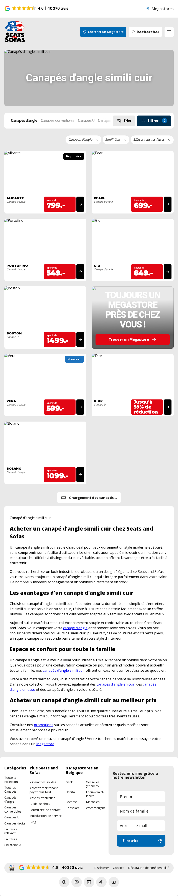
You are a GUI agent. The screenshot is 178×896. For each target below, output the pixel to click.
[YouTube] (114, 882)
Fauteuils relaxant (10, 831)
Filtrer (156, 120)
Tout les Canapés (10, 789)
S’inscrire (130, 840)
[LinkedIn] (89, 882)
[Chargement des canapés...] (89, 497)
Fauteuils (10, 839)
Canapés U (86, 120)
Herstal (71, 792)
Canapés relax (109, 120)
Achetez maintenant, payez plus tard (44, 790)
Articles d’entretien (42, 798)
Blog (33, 822)
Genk (69, 782)
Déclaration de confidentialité (148, 868)
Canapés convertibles (57, 120)
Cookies (118, 868)
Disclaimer (101, 868)
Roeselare (73, 808)
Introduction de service (46, 816)
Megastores (163, 8)
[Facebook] (64, 882)
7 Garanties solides (43, 782)
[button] (36, 9)
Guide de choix (40, 804)
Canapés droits (14, 823)
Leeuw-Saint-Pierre (95, 794)
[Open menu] (169, 32)
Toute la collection (11, 779)
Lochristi (71, 802)
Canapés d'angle (24, 120)
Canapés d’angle (10, 799)
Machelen (93, 802)
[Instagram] (76, 882)
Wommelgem (95, 808)
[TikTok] (101, 882)
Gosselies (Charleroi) (93, 784)
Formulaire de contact (45, 810)
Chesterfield (12, 845)
